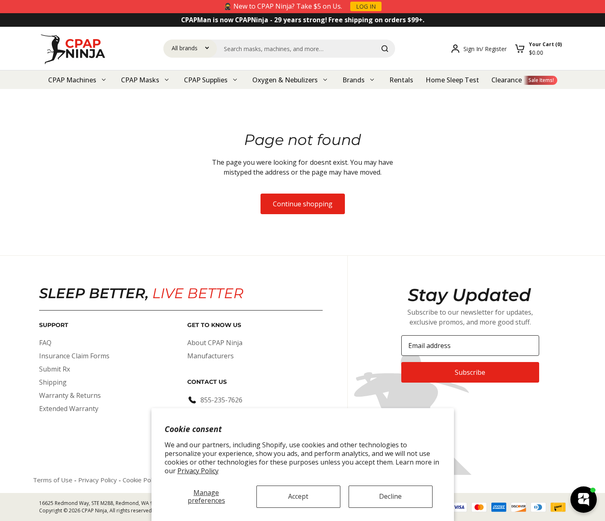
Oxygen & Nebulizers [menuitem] (285, 79)
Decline (390, 496)
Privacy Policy (198, 470)
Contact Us (207, 381)
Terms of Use (52, 480)
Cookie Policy (141, 480)
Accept (298, 496)
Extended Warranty (68, 408)
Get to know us (214, 325)
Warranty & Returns (70, 395)
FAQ (45, 342)
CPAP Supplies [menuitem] (206, 79)
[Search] (385, 49)
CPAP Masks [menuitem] (140, 79)
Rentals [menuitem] (401, 79)
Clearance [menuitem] (506, 79)
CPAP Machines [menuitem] (72, 79)
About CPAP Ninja (214, 342)
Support (53, 325)
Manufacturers (210, 355)
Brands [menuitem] (353, 79)
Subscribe (470, 372)
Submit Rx (54, 369)
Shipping (53, 382)
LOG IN (366, 6)
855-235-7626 (221, 399)
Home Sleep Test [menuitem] (452, 79)
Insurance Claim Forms (74, 355)
